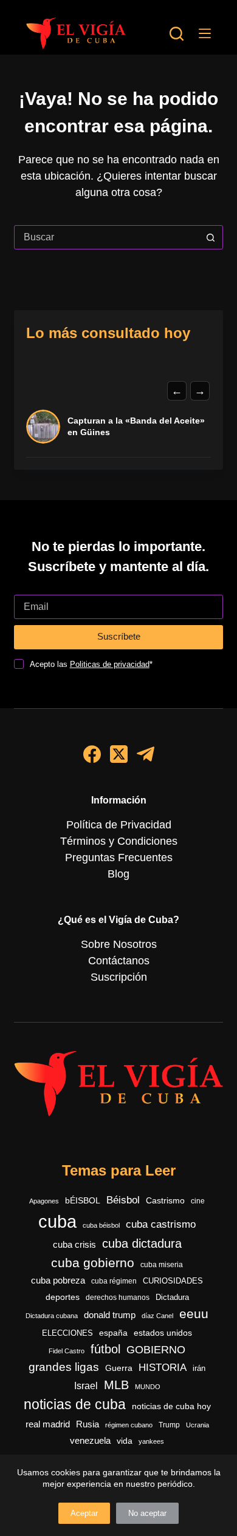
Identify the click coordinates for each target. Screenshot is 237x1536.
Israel (86, 1386)
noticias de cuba (75, 1404)
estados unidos (163, 1333)
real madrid (48, 1424)
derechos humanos (117, 1297)
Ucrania (197, 1425)
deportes (63, 1297)
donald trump (110, 1315)
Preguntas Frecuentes (119, 857)
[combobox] (107, 237)
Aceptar (84, 1513)
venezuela (90, 1440)
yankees (151, 1441)
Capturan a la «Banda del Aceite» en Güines (136, 427)
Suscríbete (118, 636)
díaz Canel (157, 1315)
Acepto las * (91, 664)
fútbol (105, 1349)
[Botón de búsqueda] (210, 237)
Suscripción (119, 977)
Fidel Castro (66, 1351)
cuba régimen (114, 1281)
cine (198, 1201)
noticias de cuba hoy (171, 1406)
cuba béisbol (101, 1225)
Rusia (87, 1424)
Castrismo (165, 1200)
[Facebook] (92, 754)
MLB (116, 1385)
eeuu (193, 1314)
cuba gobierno (92, 1263)
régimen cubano (129, 1425)
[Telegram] (145, 754)
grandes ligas (64, 1367)
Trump (169, 1425)
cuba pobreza (58, 1280)
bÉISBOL (82, 1200)
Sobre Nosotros (119, 944)
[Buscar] (177, 34)
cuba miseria (161, 1264)
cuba (57, 1221)
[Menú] (205, 33)
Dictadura (172, 1297)
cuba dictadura (142, 1243)
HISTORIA (163, 1367)
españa (113, 1333)
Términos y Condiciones (118, 841)
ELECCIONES (67, 1333)
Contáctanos (118, 961)
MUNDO (147, 1386)
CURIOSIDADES (173, 1281)
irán (199, 1368)
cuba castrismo (161, 1224)
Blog (118, 874)
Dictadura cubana (52, 1315)
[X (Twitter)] (119, 754)
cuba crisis (74, 1244)
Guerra (118, 1368)
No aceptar (147, 1513)
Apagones (44, 1201)
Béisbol (123, 1200)
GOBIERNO (155, 1350)
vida (124, 1441)
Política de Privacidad (118, 825)
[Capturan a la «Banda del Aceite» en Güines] (43, 427)
